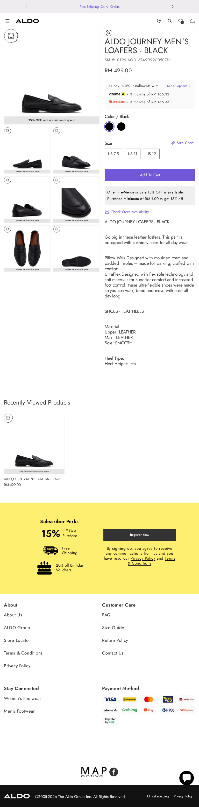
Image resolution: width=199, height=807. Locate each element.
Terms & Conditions (23, 653)
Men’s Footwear (19, 711)
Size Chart (185, 143)
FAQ (106, 615)
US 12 (151, 154)
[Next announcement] (173, 6)
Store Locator (17, 640)
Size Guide (113, 627)
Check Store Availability (130, 212)
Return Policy (115, 640)
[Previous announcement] (26, 6)
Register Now (139, 534)
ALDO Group (17, 627)
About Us (13, 615)
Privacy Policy (143, 558)
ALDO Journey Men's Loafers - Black (32, 479)
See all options (177, 86)
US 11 (132, 154)
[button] (7, 21)
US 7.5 (113, 154)
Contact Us (113, 653)
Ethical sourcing (158, 796)
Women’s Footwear (22, 698)
